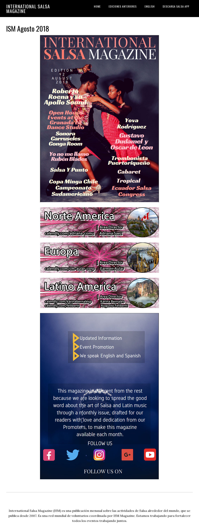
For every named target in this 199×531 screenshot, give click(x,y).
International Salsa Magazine (28, 8)
